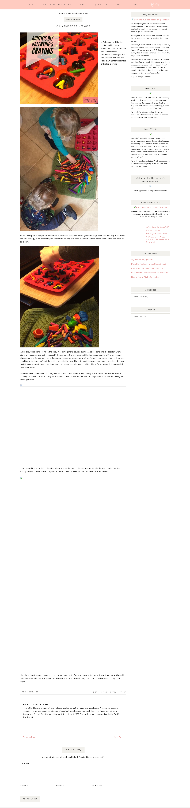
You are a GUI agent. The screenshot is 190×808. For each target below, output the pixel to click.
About (32, 5)
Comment (26, 763)
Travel (83, 5)
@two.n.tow (101, 5)
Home (136, 5)
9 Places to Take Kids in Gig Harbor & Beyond (157, 239)
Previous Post (29, 737)
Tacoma (156, 230)
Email (60, 785)
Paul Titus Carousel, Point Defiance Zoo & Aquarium (150, 268)
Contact (120, 5)
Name (24, 785)
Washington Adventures (57, 5)
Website (97, 785)
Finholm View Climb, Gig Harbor (145, 277)
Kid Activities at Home (78, 13)
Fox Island (161, 227)
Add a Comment (30, 692)
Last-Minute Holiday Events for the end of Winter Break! (150, 272)
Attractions (151, 227)
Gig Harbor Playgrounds (142, 259)
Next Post (118, 737)
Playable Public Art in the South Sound (148, 264)
